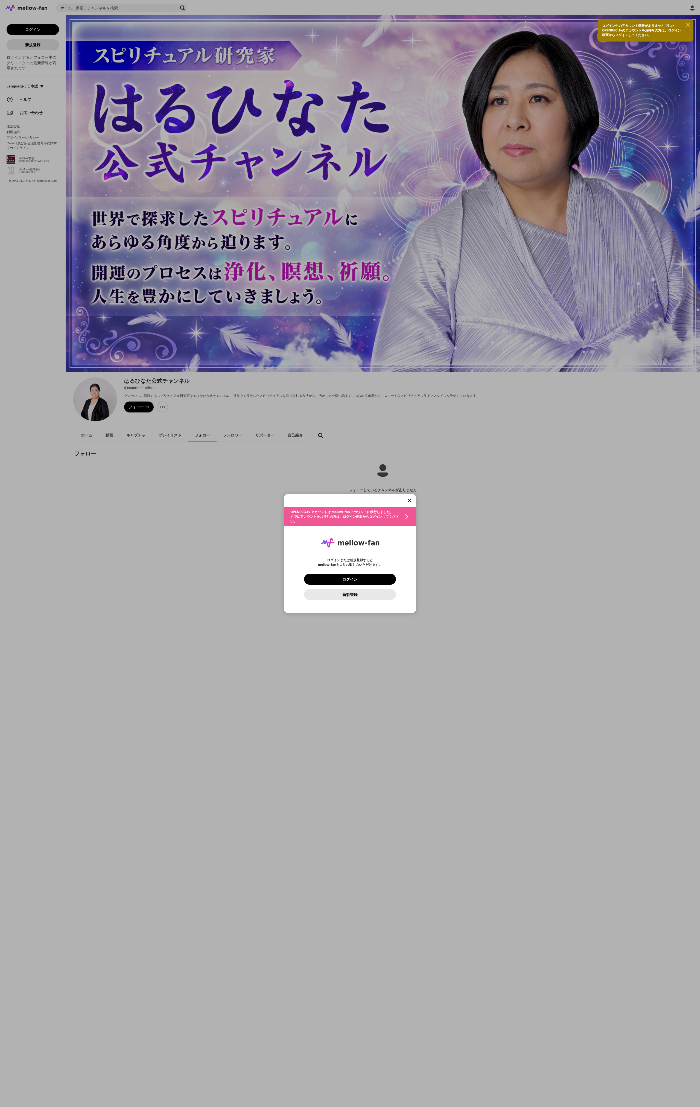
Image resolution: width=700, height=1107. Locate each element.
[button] (350, 516)
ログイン (350, 579)
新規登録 (350, 594)
